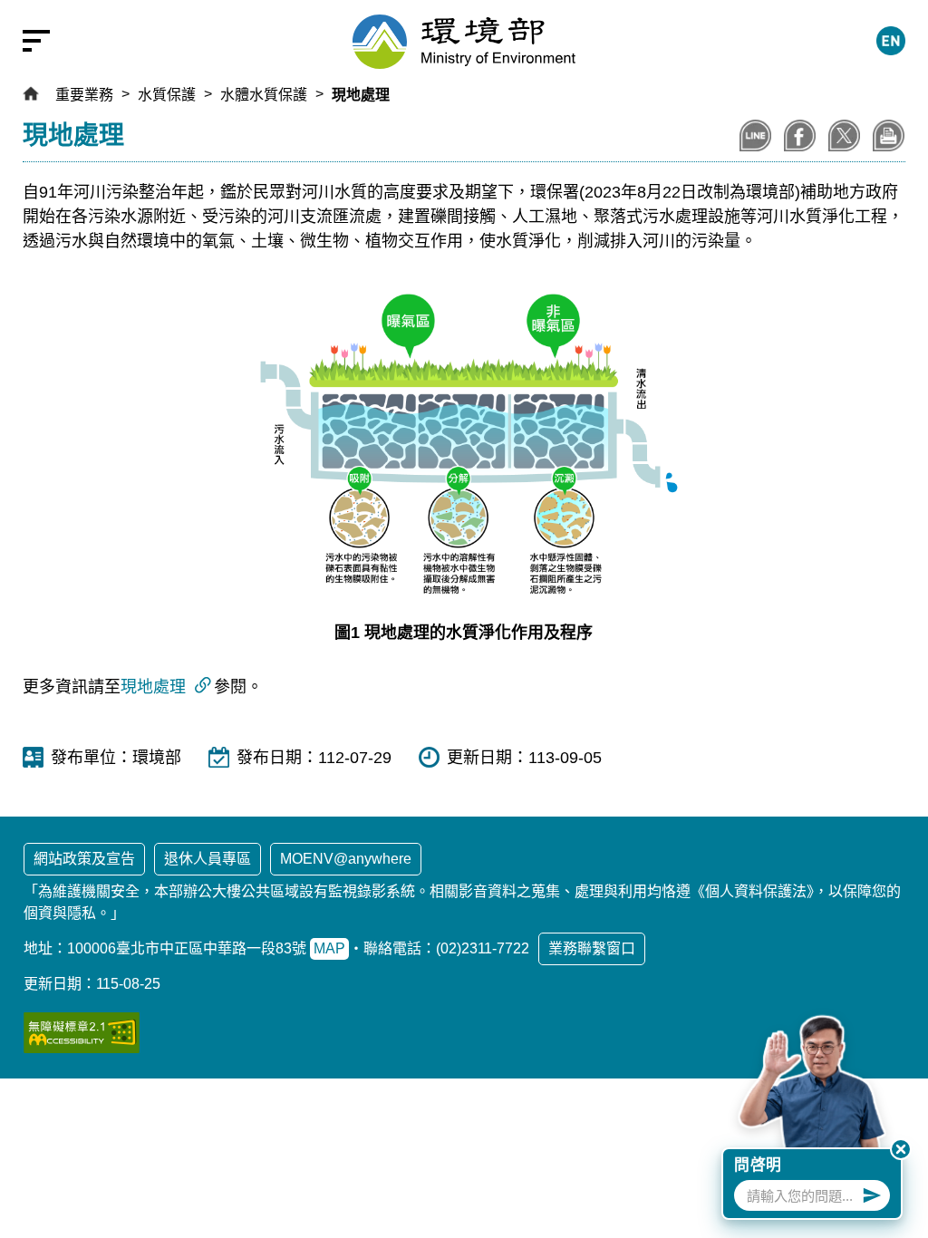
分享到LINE (755, 135)
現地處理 (361, 94)
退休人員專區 (207, 858)
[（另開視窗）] (82, 1032)
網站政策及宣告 (84, 858)
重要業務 (84, 94)
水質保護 (167, 94)
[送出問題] (871, 1195)
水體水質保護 (263, 94)
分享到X (844, 135)
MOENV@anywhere (345, 858)
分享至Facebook (800, 135)
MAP (329, 948)
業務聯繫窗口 (591, 948)
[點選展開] (27, 41)
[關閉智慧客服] (901, 1149)
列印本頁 (888, 135)
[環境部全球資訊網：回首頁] (464, 42)
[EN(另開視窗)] (890, 40)
